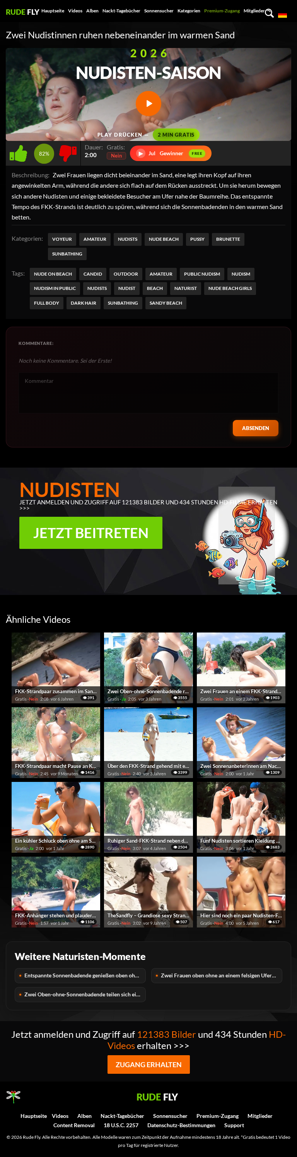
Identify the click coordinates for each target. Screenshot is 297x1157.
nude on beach (53, 274)
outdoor (126, 274)
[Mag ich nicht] (68, 151)
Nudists (127, 239)
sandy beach (166, 303)
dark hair (83, 303)
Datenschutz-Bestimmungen (181, 1125)
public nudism (202, 274)
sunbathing (123, 303)
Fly (22, 11)
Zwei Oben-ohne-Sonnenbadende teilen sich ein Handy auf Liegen (85, 994)
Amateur (95, 239)
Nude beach (164, 239)
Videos (75, 11)
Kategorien (189, 11)
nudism (241, 274)
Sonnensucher (159, 11)
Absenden (255, 428)
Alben (92, 11)
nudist (126, 288)
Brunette (228, 239)
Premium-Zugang (222, 11)
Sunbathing (67, 254)
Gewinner (171, 153)
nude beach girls (230, 288)
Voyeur (62, 239)
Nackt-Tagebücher (121, 11)
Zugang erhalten (149, 1064)
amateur (161, 274)
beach (155, 288)
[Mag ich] (20, 151)
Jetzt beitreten (90, 532)
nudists (97, 288)
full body (46, 303)
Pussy (197, 239)
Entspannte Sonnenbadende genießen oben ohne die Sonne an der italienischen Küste (85, 975)
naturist (185, 288)
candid (93, 274)
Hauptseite (52, 11)
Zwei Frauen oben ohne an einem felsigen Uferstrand (221, 975)
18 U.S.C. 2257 (121, 1125)
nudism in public (55, 288)
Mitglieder (254, 11)
